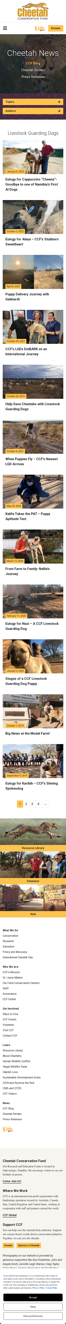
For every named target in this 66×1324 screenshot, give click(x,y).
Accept (33, 1297)
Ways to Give (10, 1014)
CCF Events (9, 1019)
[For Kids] (40, 28)
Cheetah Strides (33, 70)
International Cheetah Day (18, 957)
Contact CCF (10, 1035)
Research (8, 941)
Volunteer (33, 881)
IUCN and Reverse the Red (18, 1082)
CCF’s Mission (11, 972)
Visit (33, 914)
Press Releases (33, 77)
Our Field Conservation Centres (21, 983)
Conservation (10, 935)
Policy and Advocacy (15, 952)
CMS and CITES (12, 1088)
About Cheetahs (12, 1055)
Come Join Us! (12, 1181)
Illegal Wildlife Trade (15, 1066)
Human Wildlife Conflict (16, 1061)
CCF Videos (10, 1093)
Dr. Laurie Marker (13, 977)
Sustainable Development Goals (22, 1077)
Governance (10, 993)
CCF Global (9, 999)
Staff (6, 988)
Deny (33, 1306)
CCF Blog (33, 63)
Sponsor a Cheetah (28, 1245)
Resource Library (33, 848)
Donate (55, 28)
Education (8, 946)
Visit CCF (8, 1030)
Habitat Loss (10, 1072)
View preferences (33, 1316)
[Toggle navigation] (5, 28)
